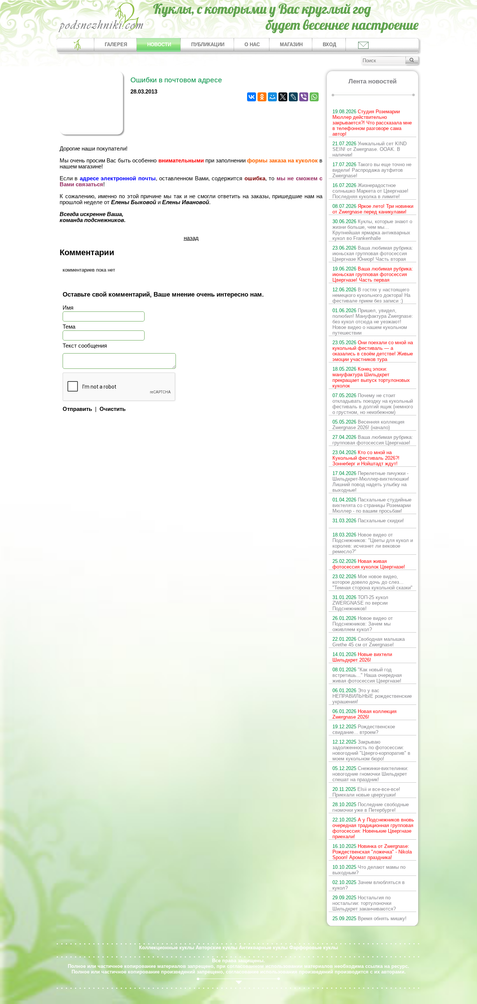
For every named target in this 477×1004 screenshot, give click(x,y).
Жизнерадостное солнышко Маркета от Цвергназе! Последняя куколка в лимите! (370, 191)
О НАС (252, 44)
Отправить (77, 409)
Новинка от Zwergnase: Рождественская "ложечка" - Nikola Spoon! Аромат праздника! (372, 851)
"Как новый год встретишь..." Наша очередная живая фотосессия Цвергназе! (367, 675)
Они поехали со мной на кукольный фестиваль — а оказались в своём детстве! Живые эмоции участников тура (372, 351)
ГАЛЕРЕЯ (116, 44)
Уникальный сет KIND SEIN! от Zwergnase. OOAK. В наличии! (369, 149)
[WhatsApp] (314, 96)
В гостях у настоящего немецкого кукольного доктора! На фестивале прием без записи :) (371, 295)
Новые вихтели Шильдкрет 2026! (362, 657)
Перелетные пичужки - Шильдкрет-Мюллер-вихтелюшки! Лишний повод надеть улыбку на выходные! (370, 482)
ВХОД (329, 44)
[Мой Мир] (272, 96)
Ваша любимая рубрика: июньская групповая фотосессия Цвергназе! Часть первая (372, 274)
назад (191, 238)
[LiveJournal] (293, 96)
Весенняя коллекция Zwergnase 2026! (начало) (368, 424)
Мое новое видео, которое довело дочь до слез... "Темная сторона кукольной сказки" (372, 582)
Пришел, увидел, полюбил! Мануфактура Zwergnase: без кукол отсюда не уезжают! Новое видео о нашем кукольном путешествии (372, 322)
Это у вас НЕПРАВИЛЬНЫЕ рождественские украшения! (372, 696)
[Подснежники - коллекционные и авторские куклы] (101, 32)
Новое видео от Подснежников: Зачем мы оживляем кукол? (362, 623)
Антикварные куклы (263, 947)
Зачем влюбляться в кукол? (368, 885)
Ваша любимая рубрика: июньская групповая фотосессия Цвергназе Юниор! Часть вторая (372, 253)
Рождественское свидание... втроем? (363, 729)
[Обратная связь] (362, 45)
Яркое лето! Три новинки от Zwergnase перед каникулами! (372, 209)
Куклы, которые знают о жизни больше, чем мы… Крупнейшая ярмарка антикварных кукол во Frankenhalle (372, 230)
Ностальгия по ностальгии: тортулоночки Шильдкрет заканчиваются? (364, 903)
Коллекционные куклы (166, 947)
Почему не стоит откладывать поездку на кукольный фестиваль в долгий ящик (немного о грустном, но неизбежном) (372, 404)
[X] (282, 96)
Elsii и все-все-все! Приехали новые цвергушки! (366, 792)
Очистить (112, 409)
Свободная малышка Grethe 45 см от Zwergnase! (368, 641)
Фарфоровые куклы (313, 947)
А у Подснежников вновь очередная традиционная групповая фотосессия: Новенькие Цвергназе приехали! (373, 828)
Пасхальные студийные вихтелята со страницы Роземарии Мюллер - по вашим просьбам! (371, 505)
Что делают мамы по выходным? (368, 869)
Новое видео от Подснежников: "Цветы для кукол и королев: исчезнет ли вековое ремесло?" (372, 543)
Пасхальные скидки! (368, 520)
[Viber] (303, 96)
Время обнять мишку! (369, 918)
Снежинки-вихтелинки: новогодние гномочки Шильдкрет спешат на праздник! (370, 774)
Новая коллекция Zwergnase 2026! (364, 714)
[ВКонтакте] (251, 96)
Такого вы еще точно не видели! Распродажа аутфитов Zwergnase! (371, 170)
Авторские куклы (216, 947)
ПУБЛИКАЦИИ (207, 44)
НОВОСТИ (159, 44)
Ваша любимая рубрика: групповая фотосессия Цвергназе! (372, 440)
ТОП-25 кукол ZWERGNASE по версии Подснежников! (360, 603)
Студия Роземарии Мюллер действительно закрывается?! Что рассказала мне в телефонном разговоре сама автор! (372, 123)
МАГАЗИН (291, 44)
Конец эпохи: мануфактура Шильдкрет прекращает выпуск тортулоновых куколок (371, 377)
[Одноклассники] (262, 96)
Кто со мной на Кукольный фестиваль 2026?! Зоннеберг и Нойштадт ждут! (365, 458)
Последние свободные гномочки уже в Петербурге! (370, 807)
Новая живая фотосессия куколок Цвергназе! (368, 564)
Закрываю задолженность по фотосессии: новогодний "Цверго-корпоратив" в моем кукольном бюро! (371, 750)
